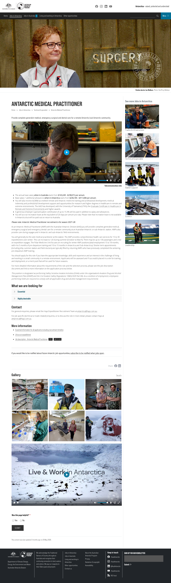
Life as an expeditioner (23, 334)
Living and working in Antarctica (50, 16)
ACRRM (35, 200)
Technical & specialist (40, 110)
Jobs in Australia (31, 15)
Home (6, 16)
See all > (119, 375)
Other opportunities (70, 16)
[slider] (52, 180)
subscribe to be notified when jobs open (87, 353)
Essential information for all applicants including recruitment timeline (39, 330)
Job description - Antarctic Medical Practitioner (31, 339)
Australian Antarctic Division (17, 567)
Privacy (87, 559)
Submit (126, 564)
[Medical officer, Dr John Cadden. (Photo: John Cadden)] (67, 394)
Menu (164, 16)
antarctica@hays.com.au (87, 311)
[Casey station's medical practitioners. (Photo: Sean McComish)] (67, 426)
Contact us (68, 568)
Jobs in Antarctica (16, 16)
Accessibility (89, 565)
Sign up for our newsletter (134, 553)
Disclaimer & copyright (92, 562)
